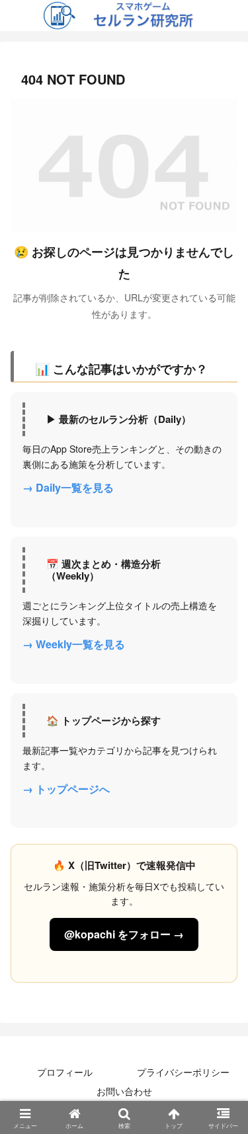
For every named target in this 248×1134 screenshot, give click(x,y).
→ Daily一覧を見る (68, 487)
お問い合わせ (124, 1091)
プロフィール (65, 1071)
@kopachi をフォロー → (124, 934)
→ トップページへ (66, 788)
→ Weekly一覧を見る (73, 644)
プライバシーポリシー (183, 1071)
